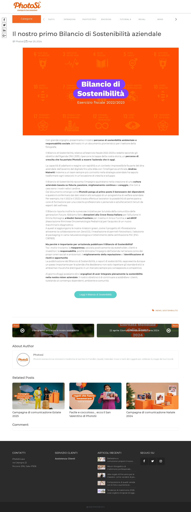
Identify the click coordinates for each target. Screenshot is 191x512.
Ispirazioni (69, 19)
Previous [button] (43, 19)
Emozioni (106, 19)
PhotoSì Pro (89, 19)
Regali (142, 19)
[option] (71, 19)
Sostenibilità (170, 310)
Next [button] (176, 19)
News (160, 19)
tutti (51, 19)
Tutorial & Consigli (125, 20)
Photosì (20, 41)
